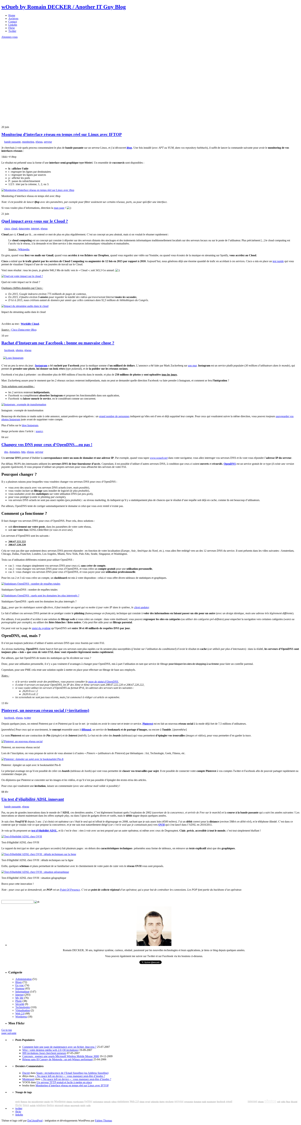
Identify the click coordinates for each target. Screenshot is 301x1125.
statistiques (123, 1101)
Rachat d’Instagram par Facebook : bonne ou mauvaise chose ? (57, 343)
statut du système (41, 628)
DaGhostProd (35, 1120)
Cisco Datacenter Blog (23, 329)
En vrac (19, 985)
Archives (13, 18)
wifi (278, 1102)
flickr (18, 1105)
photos (19, 350)
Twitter (12, 31)
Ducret (26, 1072)
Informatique (22, 991)
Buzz (288, 1102)
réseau (39, 141)
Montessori (28, 1079)
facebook (9, 350)
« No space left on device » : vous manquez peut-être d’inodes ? (70, 1076)
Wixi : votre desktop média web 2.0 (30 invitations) (50, 1050)
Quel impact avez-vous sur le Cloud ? (34, 221)
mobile (33, 1105)
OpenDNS (230, 463)
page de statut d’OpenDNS (103, 681)
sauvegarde (75, 1105)
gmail (229, 1101)
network (107, 1102)
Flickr (11, 27)
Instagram (41, 365)
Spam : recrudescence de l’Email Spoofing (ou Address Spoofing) (72, 1072)
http (23, 451)
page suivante (8, 1033)
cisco (7, 228)
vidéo (283, 1102)
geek (17, 1101)
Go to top (6, 1030)
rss (52, 1101)
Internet (19, 994)
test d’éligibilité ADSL (44, 830)
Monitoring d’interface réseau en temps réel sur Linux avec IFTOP (61, 134)
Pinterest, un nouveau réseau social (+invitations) (45, 710)
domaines (14, 451)
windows (41, 1105)
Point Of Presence (70, 889)
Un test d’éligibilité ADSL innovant (32, 799)
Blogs (18, 982)
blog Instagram (30, 425)
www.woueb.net (159, 457)
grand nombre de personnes (114, 416)
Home (11, 15)
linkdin (19, 1114)
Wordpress (21, 1016)
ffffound (86, 729)
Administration (23, 979)
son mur (192, 365)
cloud (14, 228)
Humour (20, 988)
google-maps (78, 1102)
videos (114, 1102)
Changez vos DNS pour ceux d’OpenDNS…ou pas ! (46, 444)
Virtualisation (22, 1010)
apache (47, 1102)
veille (88, 1105)
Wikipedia (23, 249)
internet (35, 228)
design (162, 1102)
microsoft (59, 1105)
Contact (12, 21)
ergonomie (188, 1102)
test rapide (278, 261)
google (240, 1100)
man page (59, 207)
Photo (18, 1000)
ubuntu (261, 1102)
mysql (147, 1102)
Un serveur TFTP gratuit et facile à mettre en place (64, 1082)
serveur (48, 141)
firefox (50, 1105)
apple (83, 1105)
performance (98, 1102)
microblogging (38, 1102)
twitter (27, 717)
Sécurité (19, 1004)
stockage (169, 1101)
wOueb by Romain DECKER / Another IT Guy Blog (63, 7)
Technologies (22, 1007)
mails (204, 1102)
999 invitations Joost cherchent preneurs (44, 1053)
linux (26, 1105)
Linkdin (12, 24)
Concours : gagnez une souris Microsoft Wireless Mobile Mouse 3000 (60, 1056)
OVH (161, 824)
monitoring (28, 141)
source (39, 431)
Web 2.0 (20, 1013)
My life (19, 997)
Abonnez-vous (9, 36)
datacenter (24, 228)
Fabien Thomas (103, 1120)
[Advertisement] (27, 60)
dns (6, 451)
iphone (67, 1105)
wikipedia (155, 1102)
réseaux (69, 1102)
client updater (141, 607)
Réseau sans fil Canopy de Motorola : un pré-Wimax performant (57, 1059)
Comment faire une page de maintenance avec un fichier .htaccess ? (59, 1046)
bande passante (12, 141)
